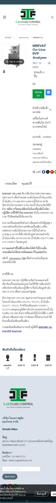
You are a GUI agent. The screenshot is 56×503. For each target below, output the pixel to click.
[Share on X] (48, 172)
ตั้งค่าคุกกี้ (41, 494)
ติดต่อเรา (38, 94)
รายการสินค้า (38, 153)
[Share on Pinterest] (52, 172)
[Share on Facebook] (43, 172)
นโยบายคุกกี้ (7, 497)
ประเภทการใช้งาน (40, 157)
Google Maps (9, 429)
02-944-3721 (19, 456)
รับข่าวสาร (10, 476)
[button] (52, 17)
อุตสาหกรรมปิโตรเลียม (27, 37)
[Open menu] (4, 17)
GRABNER (47, 136)
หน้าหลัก (8, 37)
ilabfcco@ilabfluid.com (20, 460)
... (15, 37)
